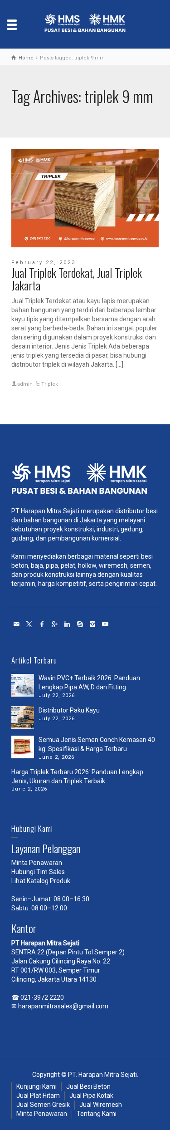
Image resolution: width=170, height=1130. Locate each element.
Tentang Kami (97, 1113)
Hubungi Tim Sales (38, 871)
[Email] (16, 624)
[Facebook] (42, 624)
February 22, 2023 (43, 262)
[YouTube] (105, 624)
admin (25, 384)
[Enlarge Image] (85, 198)
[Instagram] (92, 624)
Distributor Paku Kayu (69, 710)
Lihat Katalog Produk (40, 880)
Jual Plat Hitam (38, 1095)
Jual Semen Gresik (43, 1104)
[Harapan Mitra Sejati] (85, 23)
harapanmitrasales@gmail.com (63, 1006)
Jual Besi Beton (88, 1086)
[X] (29, 624)
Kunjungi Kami (36, 1086)
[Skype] (80, 624)
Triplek (49, 384)
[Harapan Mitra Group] (85, 481)
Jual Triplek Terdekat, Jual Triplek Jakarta (76, 279)
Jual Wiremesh (100, 1104)
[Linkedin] (67, 624)
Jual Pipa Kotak (91, 1095)
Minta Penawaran (36, 862)
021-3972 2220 (42, 997)
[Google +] (54, 624)
